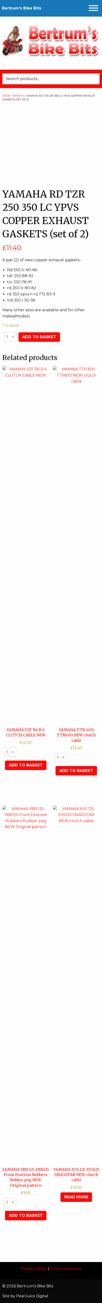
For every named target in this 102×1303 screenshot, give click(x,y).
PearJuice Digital (32, 1296)
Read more (76, 1197)
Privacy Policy (34, 1269)
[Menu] (93, 8)
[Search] (94, 79)
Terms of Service (65, 1269)
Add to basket (39, 337)
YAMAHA (18, 95)
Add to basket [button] (26, 765)
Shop (6, 95)
